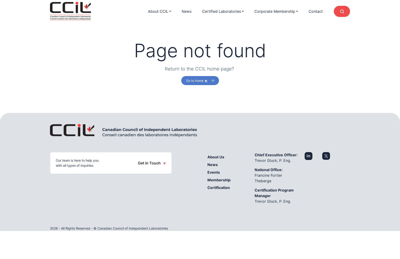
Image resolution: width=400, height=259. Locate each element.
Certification (218, 187)
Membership (219, 180)
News (186, 11)
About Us (215, 157)
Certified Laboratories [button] (221, 11)
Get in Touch (152, 163)
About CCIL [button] (158, 11)
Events (213, 172)
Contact (316, 11)
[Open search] (342, 11)
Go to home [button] (195, 81)
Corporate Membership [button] (274, 11)
